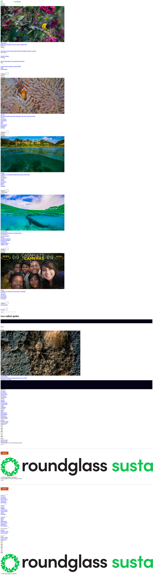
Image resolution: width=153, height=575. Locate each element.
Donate (3, 74)
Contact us (3, 395)
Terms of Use (4, 441)
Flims (2, 411)
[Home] (11, 2)
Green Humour (4, 66)
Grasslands (3, 181)
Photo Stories (4, 69)
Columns (34, 51)
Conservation (4, 402)
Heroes (2, 237)
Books (29, 51)
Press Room (4, 297)
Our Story (3, 391)
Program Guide (4, 421)
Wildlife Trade (4, 244)
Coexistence (4, 241)
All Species (3, 119)
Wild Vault (19, 51)
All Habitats (4, 177)
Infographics (4, 413)
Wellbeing (25, 51)
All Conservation (5, 236)
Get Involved (4, 305)
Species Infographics (6, 61)
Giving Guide (4, 423)
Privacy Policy (4, 440)
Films (2, 67)
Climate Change (5, 243)
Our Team (3, 298)
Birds (2, 122)
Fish (2, 123)
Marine (2, 183)
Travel (7, 51)
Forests (2, 180)
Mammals (3, 126)
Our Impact (3, 295)
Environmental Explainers (17, 61)
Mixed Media (17, 66)
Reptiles (3, 127)
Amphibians (4, 120)
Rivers (2, 184)
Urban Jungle (13, 51)
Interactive (11, 66)
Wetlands (3, 186)
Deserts (2, 179)
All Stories (3, 51)
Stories (2, 410)
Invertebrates (4, 124)
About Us (3, 294)
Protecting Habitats (5, 240)
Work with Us (4, 394)
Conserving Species (6, 238)
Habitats (7, 56)
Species (2, 56)
